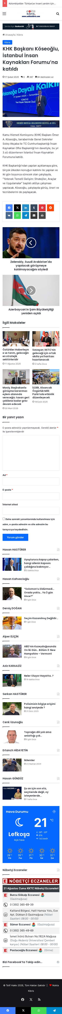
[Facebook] (9, 207)
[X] (17, 207)
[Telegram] (25, 215)
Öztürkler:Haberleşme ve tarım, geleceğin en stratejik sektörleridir (16, 354)
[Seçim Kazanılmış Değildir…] (12, 623)
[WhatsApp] (17, 215)
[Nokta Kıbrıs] (31, 14)
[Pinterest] (42, 207)
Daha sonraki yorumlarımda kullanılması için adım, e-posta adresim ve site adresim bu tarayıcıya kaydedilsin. (29, 524)
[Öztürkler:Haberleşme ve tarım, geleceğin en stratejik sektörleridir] (16, 339)
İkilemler (29, 760)
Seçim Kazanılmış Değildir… (41, 618)
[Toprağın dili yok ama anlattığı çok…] (12, 736)
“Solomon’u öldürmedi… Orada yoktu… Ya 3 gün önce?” (39, 592)
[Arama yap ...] (57, 15)
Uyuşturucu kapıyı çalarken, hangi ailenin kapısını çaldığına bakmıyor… (41, 563)
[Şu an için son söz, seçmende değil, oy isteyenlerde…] (12, 793)
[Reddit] (50, 207)
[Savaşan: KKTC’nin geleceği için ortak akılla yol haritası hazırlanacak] (45, 339)
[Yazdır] (42, 215)
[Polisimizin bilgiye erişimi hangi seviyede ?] (12, 708)
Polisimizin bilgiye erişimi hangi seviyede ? (39, 705)
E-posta (8, 489)
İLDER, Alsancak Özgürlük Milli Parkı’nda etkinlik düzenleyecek (43, 392)
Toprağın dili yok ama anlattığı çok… (37, 733)
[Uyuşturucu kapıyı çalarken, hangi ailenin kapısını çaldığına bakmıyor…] (12, 564)
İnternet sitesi (10, 504)
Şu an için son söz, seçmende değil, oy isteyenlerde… (36, 792)
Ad (5, 475)
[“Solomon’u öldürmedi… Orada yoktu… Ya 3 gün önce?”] (12, 593)
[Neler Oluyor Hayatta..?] (12, 680)
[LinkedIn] (25, 207)
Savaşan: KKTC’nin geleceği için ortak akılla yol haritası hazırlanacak (44, 354)
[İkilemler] (12, 765)
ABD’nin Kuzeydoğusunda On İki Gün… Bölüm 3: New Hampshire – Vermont (40, 650)
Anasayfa (10, 34)
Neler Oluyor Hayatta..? (39, 675)
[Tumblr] (33, 207)
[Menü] (4, 15)
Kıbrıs (20, 34)
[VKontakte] (9, 215)
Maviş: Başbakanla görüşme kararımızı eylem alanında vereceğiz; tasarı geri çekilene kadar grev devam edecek (16, 396)
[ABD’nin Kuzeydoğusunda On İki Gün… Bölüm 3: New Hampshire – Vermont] (12, 651)
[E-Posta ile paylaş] (33, 215)
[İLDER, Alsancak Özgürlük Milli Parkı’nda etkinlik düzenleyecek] (45, 377)
